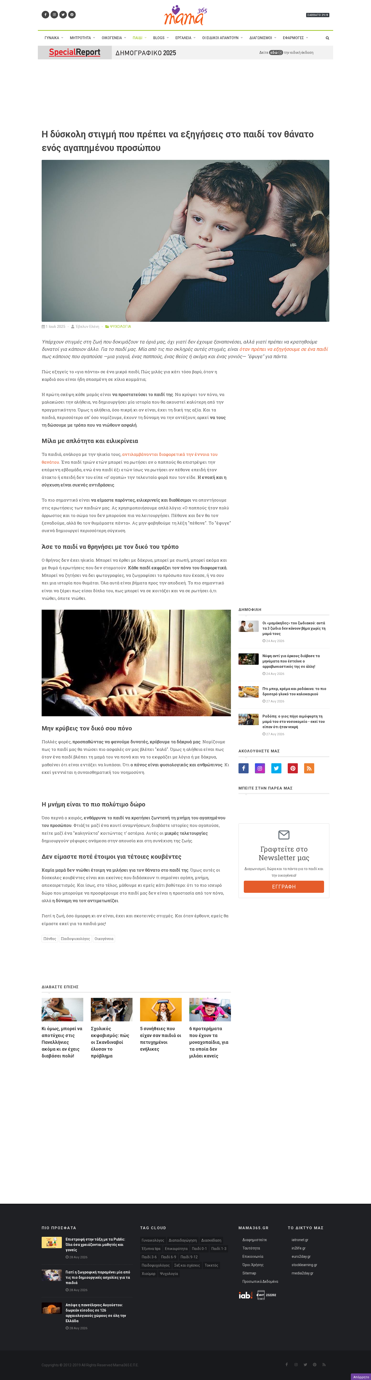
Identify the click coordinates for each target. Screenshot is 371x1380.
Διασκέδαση (211, 1240)
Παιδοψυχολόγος (75, 938)
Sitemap (249, 1273)
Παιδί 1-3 (218, 1249)
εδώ (274, 53)
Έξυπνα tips (151, 1249)
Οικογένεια (104, 938)
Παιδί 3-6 (149, 1257)
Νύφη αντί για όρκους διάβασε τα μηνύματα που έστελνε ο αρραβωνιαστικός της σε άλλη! (291, 661)
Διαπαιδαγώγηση (183, 1240)
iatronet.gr (300, 1240)
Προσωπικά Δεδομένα (260, 1281)
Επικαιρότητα (176, 1249)
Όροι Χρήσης (253, 1265)
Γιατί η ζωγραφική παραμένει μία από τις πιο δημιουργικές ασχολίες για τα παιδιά (98, 1277)
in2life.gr (299, 1248)
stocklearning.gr (304, 1265)
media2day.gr (302, 1273)
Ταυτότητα (251, 1248)
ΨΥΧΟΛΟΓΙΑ (120, 326)
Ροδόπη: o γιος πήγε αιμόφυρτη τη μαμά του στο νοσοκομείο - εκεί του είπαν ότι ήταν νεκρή (293, 721)
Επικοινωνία (253, 1256)
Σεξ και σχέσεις (187, 1265)
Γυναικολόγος (153, 1240)
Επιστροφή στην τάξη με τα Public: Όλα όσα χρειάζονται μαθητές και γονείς (95, 1244)
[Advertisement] (136, 1121)
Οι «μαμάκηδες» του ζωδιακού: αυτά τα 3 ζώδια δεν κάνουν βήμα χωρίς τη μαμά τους (294, 628)
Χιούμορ (148, 1274)
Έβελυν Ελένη (87, 326)
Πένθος (49, 938)
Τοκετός (211, 1265)
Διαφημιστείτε (255, 1240)
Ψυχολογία (169, 1274)
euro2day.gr (301, 1256)
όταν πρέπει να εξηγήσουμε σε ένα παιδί (283, 349)
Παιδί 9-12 (189, 1257)
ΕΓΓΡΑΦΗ (284, 887)
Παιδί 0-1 (199, 1249)
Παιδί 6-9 (168, 1257)
